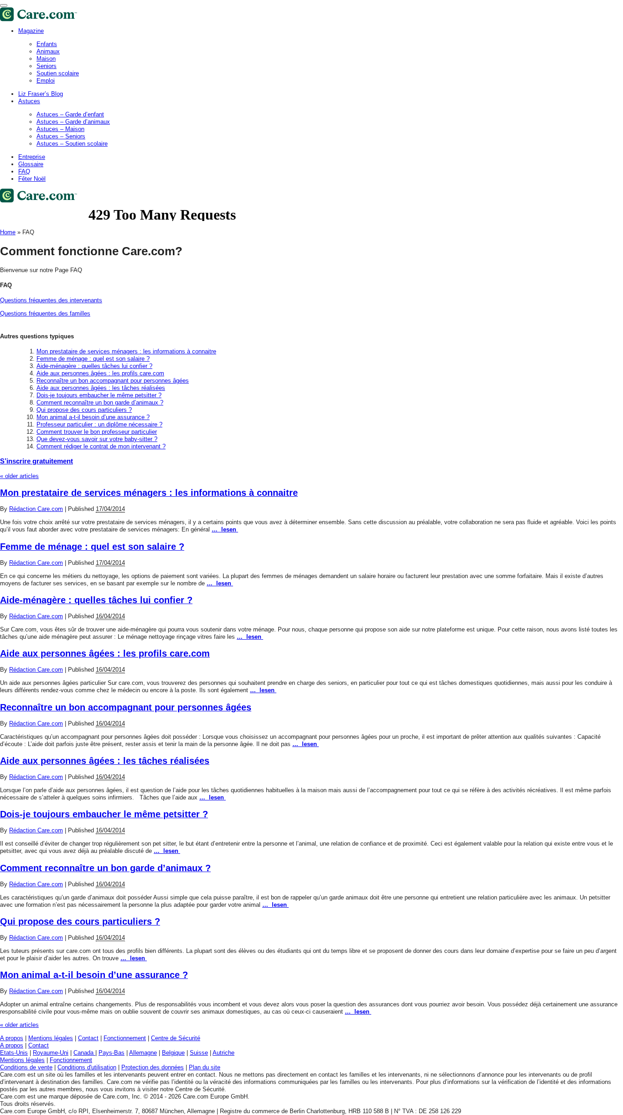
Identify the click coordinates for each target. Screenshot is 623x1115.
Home (8, 232)
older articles (19, 476)
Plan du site (204, 1067)
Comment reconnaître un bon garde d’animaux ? (99, 402)
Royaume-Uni (50, 1052)
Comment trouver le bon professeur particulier (96, 431)
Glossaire (30, 164)
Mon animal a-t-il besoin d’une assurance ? (93, 417)
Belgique (173, 1052)
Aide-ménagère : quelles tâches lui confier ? (94, 366)
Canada (84, 1052)
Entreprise (31, 156)
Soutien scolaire (57, 73)
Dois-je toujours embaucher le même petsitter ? (98, 395)
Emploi (45, 80)
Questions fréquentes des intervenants (51, 300)
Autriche (223, 1052)
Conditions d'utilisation (86, 1067)
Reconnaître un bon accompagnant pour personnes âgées (112, 380)
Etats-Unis (14, 1052)
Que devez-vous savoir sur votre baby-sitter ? (96, 439)
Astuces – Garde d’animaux (73, 121)
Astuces (29, 101)
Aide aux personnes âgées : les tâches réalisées (100, 387)
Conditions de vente (26, 1067)
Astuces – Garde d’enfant (70, 114)
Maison (46, 58)
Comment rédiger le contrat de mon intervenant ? (101, 446)
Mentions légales (50, 1038)
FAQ (24, 171)
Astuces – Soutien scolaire (72, 143)
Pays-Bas (112, 1052)
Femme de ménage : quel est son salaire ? (93, 358)
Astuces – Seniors (60, 136)
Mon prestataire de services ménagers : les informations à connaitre (126, 351)
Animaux (48, 51)
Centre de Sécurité (175, 1038)
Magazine (31, 30)
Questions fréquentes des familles (45, 313)
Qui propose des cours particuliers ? (84, 409)
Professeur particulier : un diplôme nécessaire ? (99, 424)
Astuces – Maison (60, 129)
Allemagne (143, 1052)
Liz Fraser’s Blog (40, 93)
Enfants (46, 44)
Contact (88, 1038)
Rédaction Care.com (36, 508)
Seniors (46, 66)
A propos (11, 1038)
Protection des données (152, 1067)
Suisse (199, 1052)
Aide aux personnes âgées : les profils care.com (100, 373)
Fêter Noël (32, 178)
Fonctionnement (125, 1038)
